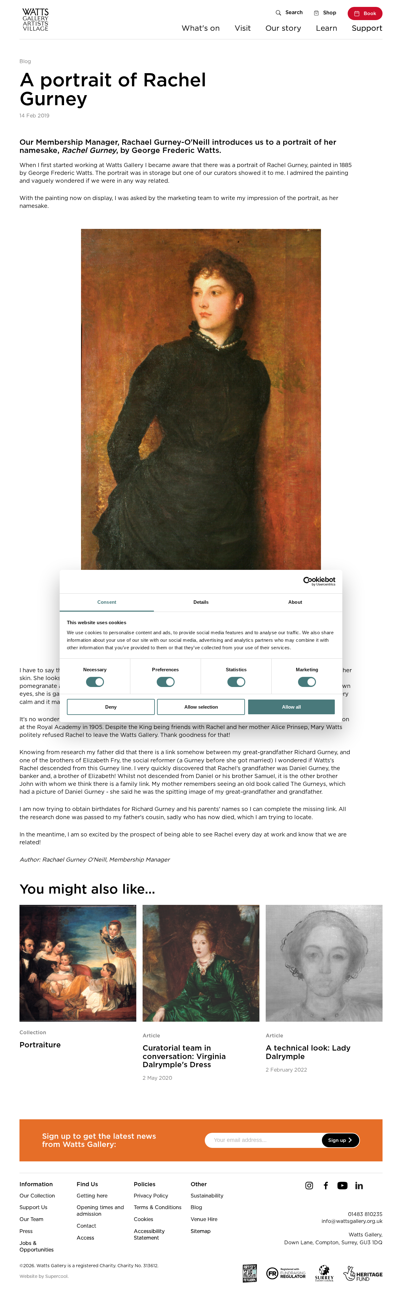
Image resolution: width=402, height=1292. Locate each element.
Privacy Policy (151, 1196)
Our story (283, 28)
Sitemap (201, 1231)
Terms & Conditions (158, 1207)
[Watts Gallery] (35, 16)
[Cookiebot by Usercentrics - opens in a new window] (307, 581)
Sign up (338, 1140)
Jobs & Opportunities (36, 1246)
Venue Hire (204, 1219)
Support (367, 28)
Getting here (92, 1196)
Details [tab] (201, 601)
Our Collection (37, 1196)
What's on (201, 28)
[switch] (166, 682)
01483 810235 (365, 1214)
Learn (326, 28)
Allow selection (201, 707)
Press (26, 1231)
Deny (111, 707)
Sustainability (207, 1196)
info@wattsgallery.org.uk (352, 1221)
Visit (243, 28)
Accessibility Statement (149, 1234)
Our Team (31, 1219)
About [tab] (295, 601)
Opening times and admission (100, 1210)
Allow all (291, 707)
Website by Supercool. (43, 1276)
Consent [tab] (106, 601)
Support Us (33, 1207)
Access (85, 1238)
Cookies (143, 1219)
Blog (25, 61)
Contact (86, 1226)
